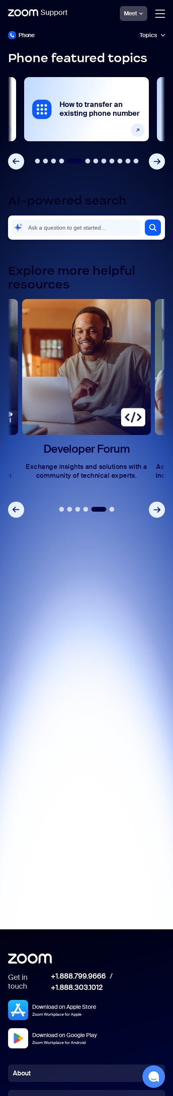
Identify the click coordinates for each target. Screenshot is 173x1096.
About (22, 1073)
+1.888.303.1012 (77, 987)
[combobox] (76, 228)
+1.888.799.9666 (78, 976)
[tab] (37, 161)
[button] (153, 228)
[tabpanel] (86, 109)
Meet (130, 13)
